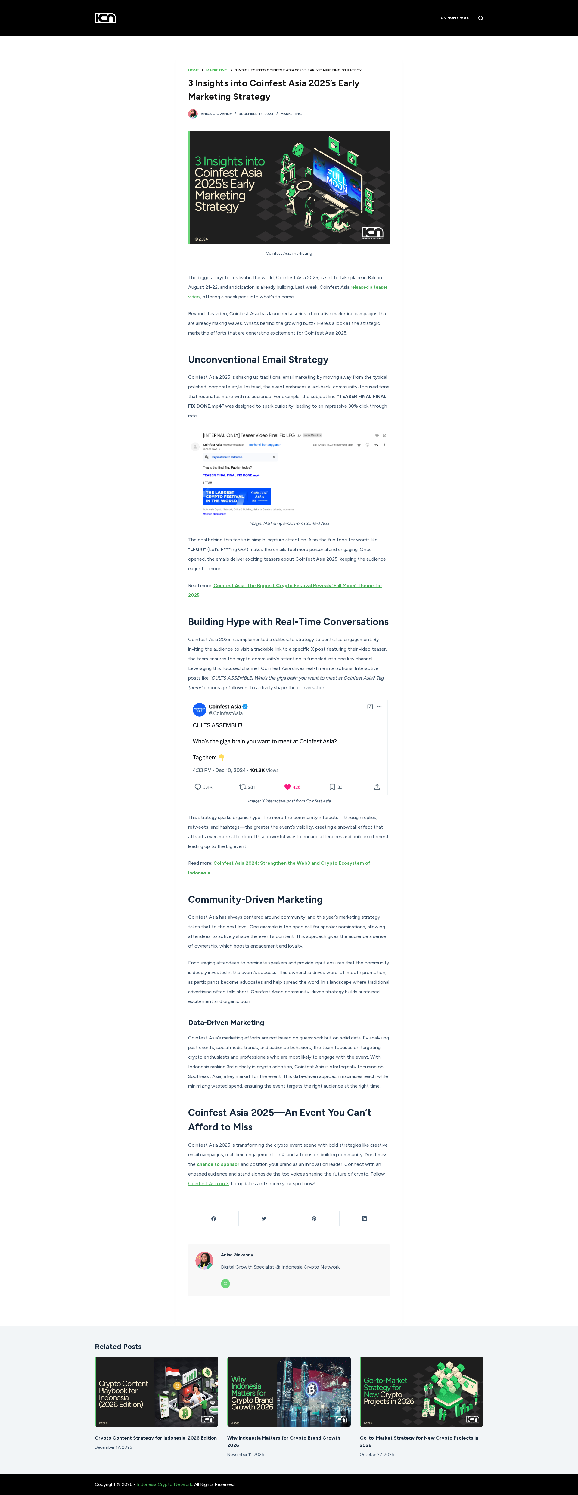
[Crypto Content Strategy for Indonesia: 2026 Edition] (156, 1392)
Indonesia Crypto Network (164, 1484)
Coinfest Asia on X (208, 1183)
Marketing (291, 114)
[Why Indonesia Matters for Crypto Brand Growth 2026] (289, 1392)
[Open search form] (480, 18)
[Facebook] (213, 1218)
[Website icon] (225, 1283)
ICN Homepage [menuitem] (454, 18)
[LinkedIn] (365, 1218)
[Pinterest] (314, 1218)
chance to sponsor (219, 1164)
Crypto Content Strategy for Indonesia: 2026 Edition (156, 1438)
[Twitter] (264, 1218)
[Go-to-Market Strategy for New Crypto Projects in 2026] (421, 1392)
